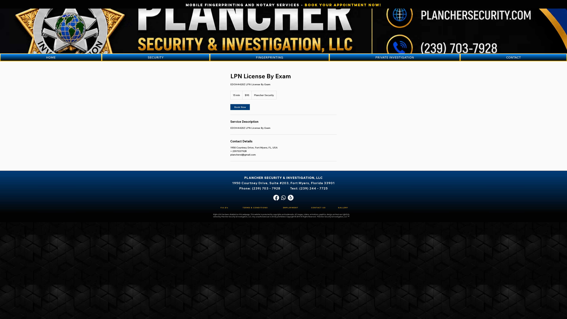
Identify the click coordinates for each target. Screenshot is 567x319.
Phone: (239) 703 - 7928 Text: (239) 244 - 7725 (283, 188)
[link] (240, 107)
